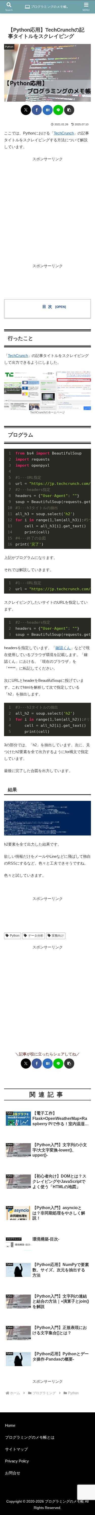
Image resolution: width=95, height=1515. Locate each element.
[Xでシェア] (26, 110)
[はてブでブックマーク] (48, 110)
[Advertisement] (47, 209)
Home (10, 1425)
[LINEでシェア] (58, 110)
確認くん (63, 648)
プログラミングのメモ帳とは (29, 1437)
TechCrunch (64, 133)
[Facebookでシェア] (37, 110)
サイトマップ (16, 1449)
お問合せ (12, 1473)
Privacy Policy (17, 1461)
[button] (69, 110)
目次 (48, 307)
